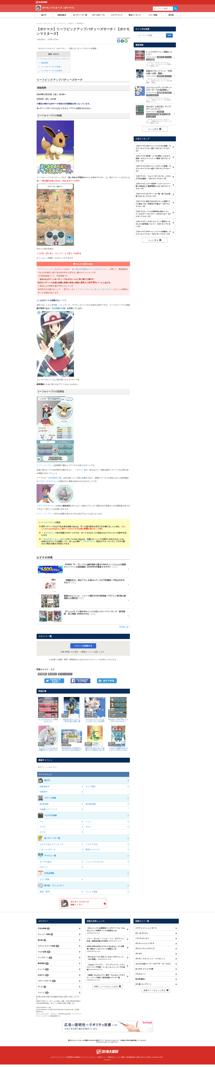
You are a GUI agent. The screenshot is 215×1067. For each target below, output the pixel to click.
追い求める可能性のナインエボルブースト (89, 269)
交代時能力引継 (58, 308)
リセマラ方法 (92, 844)
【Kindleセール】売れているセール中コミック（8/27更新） (105, 958)
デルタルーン (140, 974)
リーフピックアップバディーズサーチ (54, 59)
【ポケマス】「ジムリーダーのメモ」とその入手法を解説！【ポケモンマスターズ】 (153, 177)
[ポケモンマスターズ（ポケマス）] (72, 11)
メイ (42, 821)
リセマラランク (116, 15)
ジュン (89, 821)
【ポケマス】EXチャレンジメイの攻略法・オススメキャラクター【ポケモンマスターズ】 (153, 232)
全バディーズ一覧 (80, 15)
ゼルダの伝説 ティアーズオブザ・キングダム (153, 964)
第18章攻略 (91, 804)
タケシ (89, 827)
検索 (175, 8)
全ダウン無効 (81, 470)
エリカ (43, 832)
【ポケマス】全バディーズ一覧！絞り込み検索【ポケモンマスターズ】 (153, 195)
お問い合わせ (140, 1057)
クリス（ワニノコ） (85, 289)
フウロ (43, 827)
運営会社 (111, 1057)
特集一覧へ (125, 627)
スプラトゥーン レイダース (146, 928)
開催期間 (44, 63)
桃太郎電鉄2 (140, 979)
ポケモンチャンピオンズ (145, 948)
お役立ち (53, 674)
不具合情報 (43, 928)
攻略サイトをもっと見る (154, 990)
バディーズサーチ (65, 674)
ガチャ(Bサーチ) (98, 15)
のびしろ (44, 867)
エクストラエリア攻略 (48, 946)
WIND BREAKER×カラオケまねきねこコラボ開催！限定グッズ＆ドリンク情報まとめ (105, 948)
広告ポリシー (102, 1057)
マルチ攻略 (44, 952)
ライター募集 (119, 1057)
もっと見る (153, 129)
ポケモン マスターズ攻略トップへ (79, 903)
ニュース (43, 969)
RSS (161, 1057)
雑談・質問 (45, 892)
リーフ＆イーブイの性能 (50, 67)
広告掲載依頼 (130, 1057)
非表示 (55, 54)
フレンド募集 (92, 892)
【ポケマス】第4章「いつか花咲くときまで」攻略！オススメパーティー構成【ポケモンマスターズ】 (153, 158)
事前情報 (43, 674)
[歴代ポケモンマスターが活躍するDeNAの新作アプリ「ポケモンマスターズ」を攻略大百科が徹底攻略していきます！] (41, 2)
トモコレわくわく (142, 938)
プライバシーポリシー (88, 1057)
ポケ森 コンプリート (143, 984)
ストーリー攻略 (45, 934)
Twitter (148, 1057)
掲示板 (171, 15)
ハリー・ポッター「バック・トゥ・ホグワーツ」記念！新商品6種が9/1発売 (106, 939)
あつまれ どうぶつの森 (144, 969)
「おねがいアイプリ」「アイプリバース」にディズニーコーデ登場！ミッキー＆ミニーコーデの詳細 (106, 967)
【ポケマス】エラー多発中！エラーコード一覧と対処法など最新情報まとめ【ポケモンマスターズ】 (153, 186)
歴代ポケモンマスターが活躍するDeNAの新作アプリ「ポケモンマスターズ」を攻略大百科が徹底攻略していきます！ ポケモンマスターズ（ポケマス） (107, 1041)
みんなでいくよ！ (51, 539)
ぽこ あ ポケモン (142, 933)
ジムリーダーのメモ (95, 862)
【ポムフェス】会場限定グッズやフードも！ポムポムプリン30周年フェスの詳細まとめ (106, 930)
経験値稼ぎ (62, 15)
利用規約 (77, 1057)
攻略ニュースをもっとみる (106, 986)
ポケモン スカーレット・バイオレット (150, 959)
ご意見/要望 (69, 1057)
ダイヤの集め (46, 862)
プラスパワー (88, 541)
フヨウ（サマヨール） (48, 481)
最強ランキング (135, 15)
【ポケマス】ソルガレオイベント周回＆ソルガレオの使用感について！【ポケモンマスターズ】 (153, 223)
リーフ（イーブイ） (46, 269)
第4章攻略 (44, 804)
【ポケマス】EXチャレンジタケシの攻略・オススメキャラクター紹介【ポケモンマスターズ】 (153, 168)
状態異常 (44, 792)
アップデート (44, 957)
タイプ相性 (91, 786)
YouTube (155, 1057)
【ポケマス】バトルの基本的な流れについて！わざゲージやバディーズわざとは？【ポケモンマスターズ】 (153, 213)
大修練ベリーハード (48, 809)
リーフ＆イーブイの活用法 (51, 71)
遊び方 (43, 15)
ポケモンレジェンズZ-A (144, 943)
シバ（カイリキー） (104, 289)
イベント (43, 993)
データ (41, 987)
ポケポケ (138, 953)
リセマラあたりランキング (51, 844)
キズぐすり (48, 533)
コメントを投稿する (83, 646)
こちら (89, 652)
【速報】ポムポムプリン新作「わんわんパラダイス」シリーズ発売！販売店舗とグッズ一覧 (106, 977)
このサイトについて (57, 1057)
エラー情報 (153, 15)
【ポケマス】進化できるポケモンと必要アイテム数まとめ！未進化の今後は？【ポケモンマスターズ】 (153, 203)
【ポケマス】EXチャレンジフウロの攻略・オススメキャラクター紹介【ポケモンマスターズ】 (153, 148)
